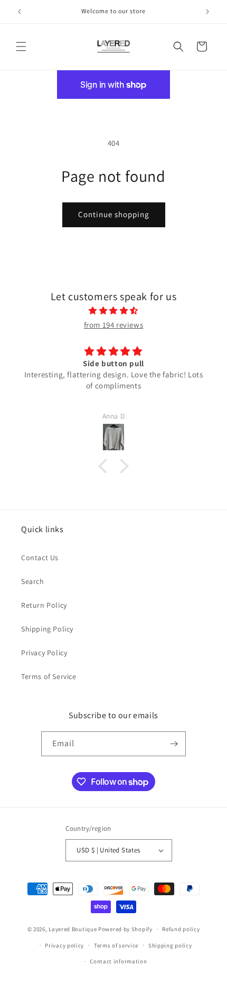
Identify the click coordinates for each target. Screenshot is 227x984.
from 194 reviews (114, 325)
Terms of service (116, 945)
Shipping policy (170, 945)
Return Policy (44, 605)
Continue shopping (113, 214)
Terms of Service (49, 676)
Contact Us (40, 557)
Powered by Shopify (125, 929)
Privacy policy (64, 945)
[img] (113, 310)
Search (32, 581)
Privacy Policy (44, 652)
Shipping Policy (47, 629)
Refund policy (181, 929)
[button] (21, 46)
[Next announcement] (207, 11)
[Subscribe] (173, 743)
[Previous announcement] (19, 11)
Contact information (118, 961)
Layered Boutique (73, 929)
